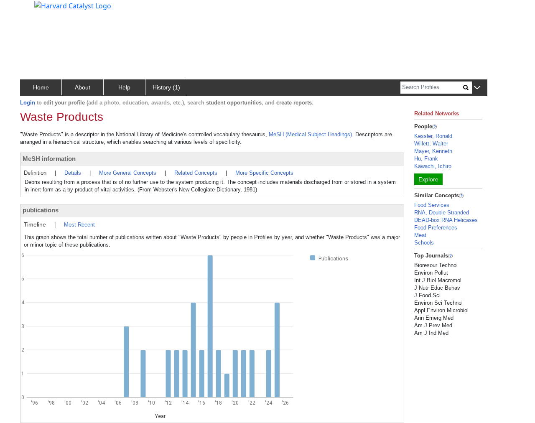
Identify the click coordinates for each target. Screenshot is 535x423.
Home (41, 87)
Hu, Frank (426, 158)
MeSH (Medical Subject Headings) (310, 134)
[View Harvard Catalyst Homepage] (72, 5)
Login (27, 102)
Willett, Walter (431, 143)
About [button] (82, 87)
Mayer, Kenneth (433, 151)
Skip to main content (35, 10)
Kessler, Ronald (433, 136)
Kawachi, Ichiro (432, 166)
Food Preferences (435, 227)
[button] (477, 88)
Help (124, 87)
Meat (420, 235)
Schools (424, 243)
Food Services (431, 205)
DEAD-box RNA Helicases (446, 220)
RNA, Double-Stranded (441, 212)
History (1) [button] (166, 87)
